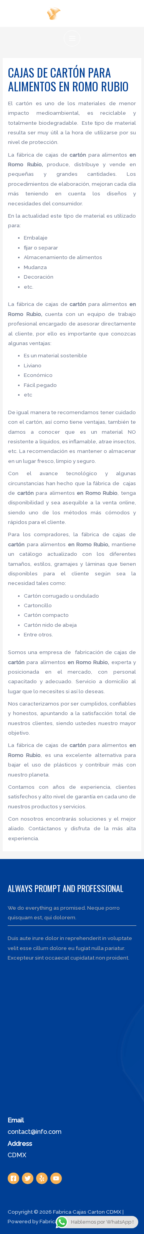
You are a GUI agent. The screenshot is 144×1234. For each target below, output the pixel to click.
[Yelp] (42, 1178)
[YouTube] (56, 1178)
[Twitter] (27, 1178)
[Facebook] (13, 1178)
